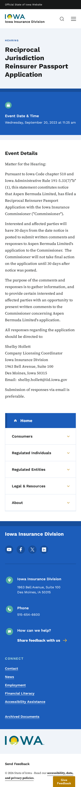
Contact (11, 668)
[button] (64, 781)
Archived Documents (22, 717)
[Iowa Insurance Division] (15, 16)
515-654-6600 (28, 615)
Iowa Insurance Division (25, 22)
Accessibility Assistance (25, 702)
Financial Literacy (19, 693)
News (9, 677)
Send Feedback (17, 764)
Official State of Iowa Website (23, 4)
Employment (15, 685)
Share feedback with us (38, 640)
